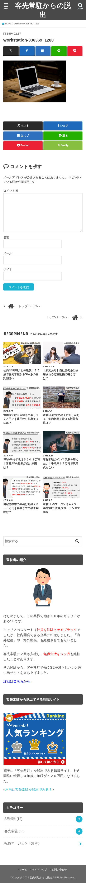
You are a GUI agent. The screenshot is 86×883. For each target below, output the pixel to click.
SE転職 (13, 819)
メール (7, 253)
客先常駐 (14, 831)
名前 (6, 237)
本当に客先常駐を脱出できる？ (28, 789)
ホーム (23, 869)
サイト (7, 269)
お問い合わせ (59, 869)
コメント (11, 190)
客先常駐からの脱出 (43, 10)
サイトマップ (39, 869)
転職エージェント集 (21, 843)
